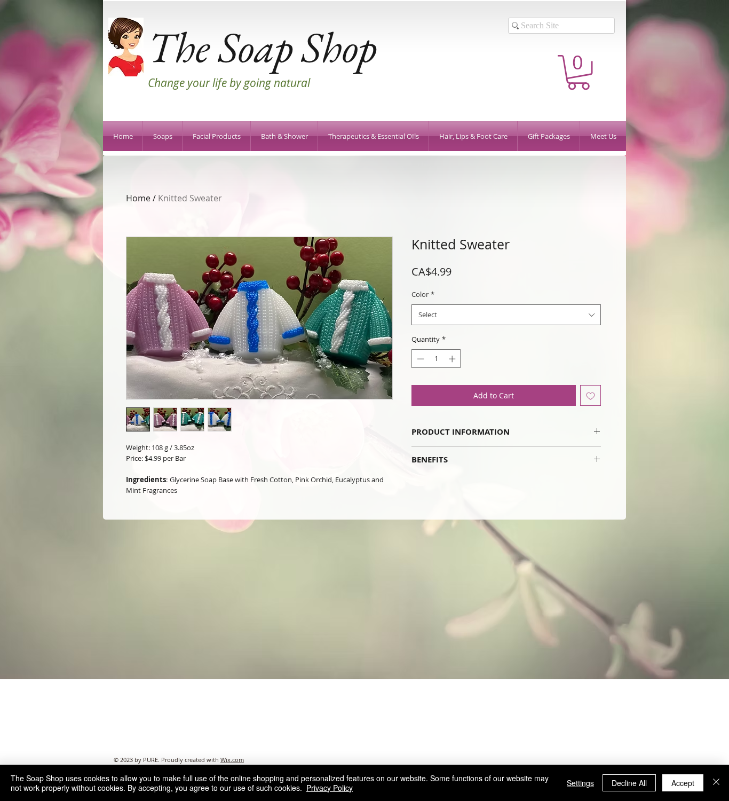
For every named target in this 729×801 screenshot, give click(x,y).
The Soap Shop (262, 47)
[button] (578, 72)
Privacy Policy (329, 787)
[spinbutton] (436, 359)
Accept (682, 783)
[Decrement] (419, 359)
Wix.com (232, 760)
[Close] (716, 782)
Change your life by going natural (229, 82)
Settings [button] (580, 783)
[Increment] (453, 359)
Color (422, 294)
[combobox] (506, 314)
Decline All (629, 783)
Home (138, 198)
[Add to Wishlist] (590, 395)
